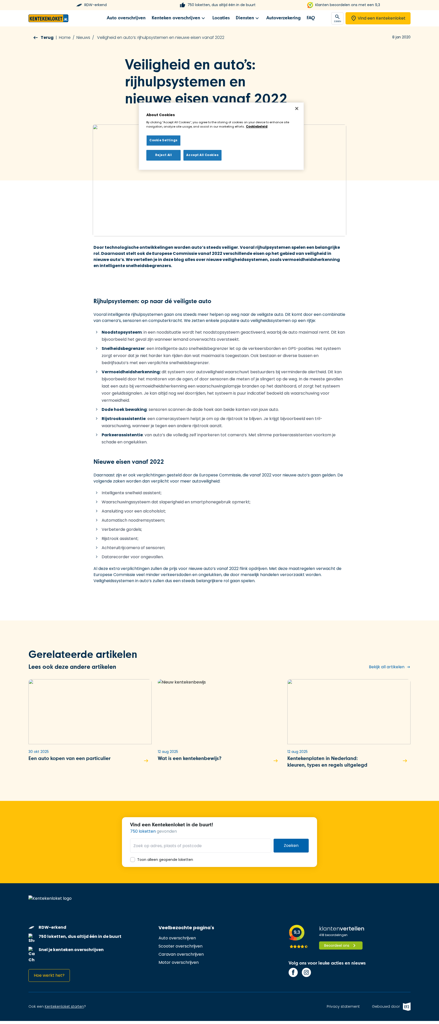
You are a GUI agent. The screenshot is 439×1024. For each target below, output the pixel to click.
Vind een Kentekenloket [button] (381, 18)
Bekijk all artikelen (386, 667)
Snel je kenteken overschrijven (71, 950)
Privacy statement (343, 1006)
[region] (221, 136)
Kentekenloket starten (64, 1006)
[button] (90, 726)
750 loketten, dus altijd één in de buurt (221, 5)
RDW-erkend (95, 5)
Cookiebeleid (257, 127)
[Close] (296, 108)
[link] (126, 18)
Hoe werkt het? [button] (49, 975)
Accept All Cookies (202, 155)
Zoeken (291, 845)
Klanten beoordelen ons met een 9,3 (347, 5)
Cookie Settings (163, 140)
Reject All (163, 155)
